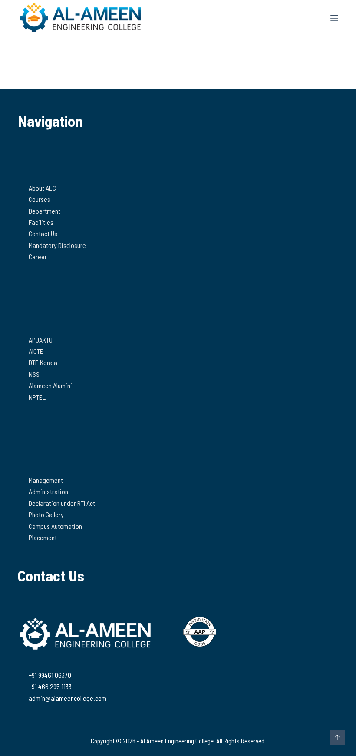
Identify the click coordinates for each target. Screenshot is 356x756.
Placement (43, 537)
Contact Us (43, 233)
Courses (39, 199)
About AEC (42, 188)
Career (38, 256)
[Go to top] (337, 737)
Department (44, 211)
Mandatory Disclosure (57, 245)
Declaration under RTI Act (62, 503)
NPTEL (37, 397)
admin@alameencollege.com (67, 698)
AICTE (36, 351)
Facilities (41, 222)
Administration (48, 491)
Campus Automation (55, 526)
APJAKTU (41, 340)
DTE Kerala (43, 362)
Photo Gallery (46, 514)
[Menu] (334, 18)
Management (46, 480)
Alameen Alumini (50, 385)
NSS (34, 374)
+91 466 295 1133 (50, 686)
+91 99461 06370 (50, 675)
